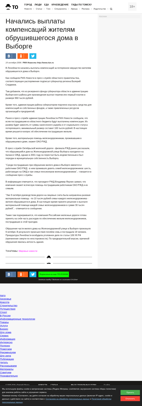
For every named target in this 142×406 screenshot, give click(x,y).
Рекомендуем (8, 352)
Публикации (7, 359)
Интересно (6, 342)
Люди (38, 5)
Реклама (85, 9)
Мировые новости (28, 251)
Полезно (5, 345)
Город (28, 5)
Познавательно (9, 375)
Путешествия (7, 309)
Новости (28, 9)
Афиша (74, 9)
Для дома (5, 332)
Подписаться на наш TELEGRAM (54, 274)
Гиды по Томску (81, 5)
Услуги (4, 325)
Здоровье (5, 299)
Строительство (8, 305)
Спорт (3, 312)
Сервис (4, 335)
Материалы (6, 369)
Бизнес (4, 329)
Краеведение (60, 5)
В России (5, 315)
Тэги (48, 9)
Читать (4, 362)
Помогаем (6, 349)
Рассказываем (8, 365)
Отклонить (130, 398)
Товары (4, 322)
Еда (46, 5)
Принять (130, 392)
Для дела (5, 355)
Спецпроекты (60, 9)
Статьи (39, 9)
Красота (4, 302)
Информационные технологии (17, 319)
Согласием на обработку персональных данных (67, 399)
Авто (3, 295)
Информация (7, 339)
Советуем (5, 372)
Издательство (100, 9)
